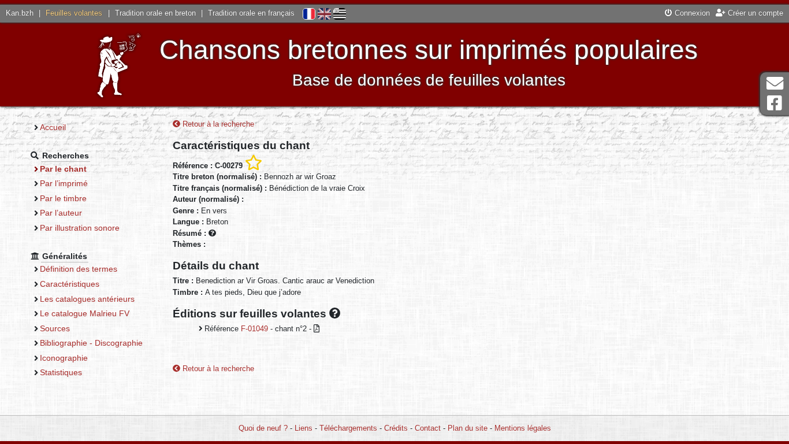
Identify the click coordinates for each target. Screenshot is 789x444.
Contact (428, 428)
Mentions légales (522, 428)
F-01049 (254, 328)
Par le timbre (63, 198)
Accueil (53, 127)
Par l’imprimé (64, 183)
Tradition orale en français (251, 13)
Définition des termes (78, 268)
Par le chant (63, 168)
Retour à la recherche (217, 124)
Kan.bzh (20, 13)
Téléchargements (348, 428)
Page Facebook (774, 103)
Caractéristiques (69, 283)
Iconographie (64, 357)
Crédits (396, 428)
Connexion (691, 13)
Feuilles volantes (74, 13)
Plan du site (467, 428)
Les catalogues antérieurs (87, 299)
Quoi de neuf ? (263, 428)
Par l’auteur (61, 212)
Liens (303, 428)
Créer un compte (754, 13)
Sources (55, 328)
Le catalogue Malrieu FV (84, 313)
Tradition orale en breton (155, 13)
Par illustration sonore (80, 227)
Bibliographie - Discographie (91, 342)
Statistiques (61, 372)
